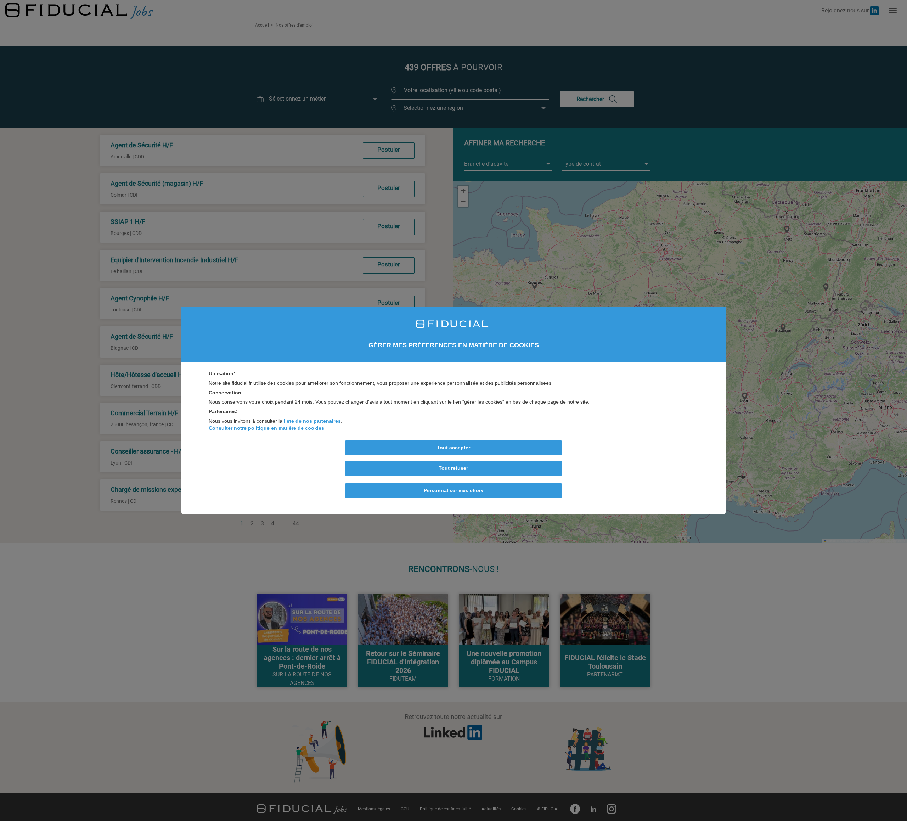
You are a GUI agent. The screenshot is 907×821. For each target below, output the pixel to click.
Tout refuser (453, 468)
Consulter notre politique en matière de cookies (266, 428)
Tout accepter (453, 447)
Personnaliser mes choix (453, 490)
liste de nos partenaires (312, 421)
